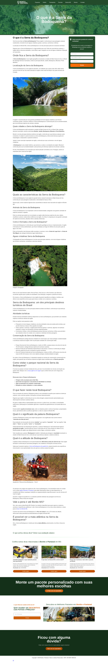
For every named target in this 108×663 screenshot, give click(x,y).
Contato (82, 2)
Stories (76, 2)
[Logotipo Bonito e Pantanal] (22, 2)
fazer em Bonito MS (22, 508)
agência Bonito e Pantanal (27, 490)
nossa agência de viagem (34, 370)
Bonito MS (68, 2)
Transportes (52, 2)
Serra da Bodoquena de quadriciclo (38, 446)
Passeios (37, 2)
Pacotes (60, 2)
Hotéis (44, 2)
